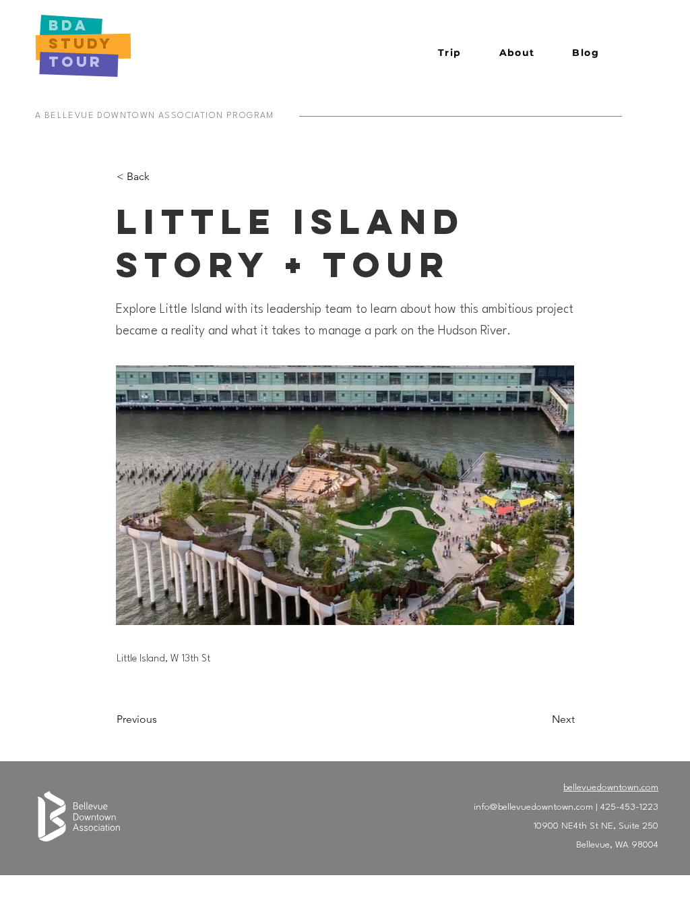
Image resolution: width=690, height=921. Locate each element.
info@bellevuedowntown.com (533, 807)
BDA (72, 25)
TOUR (75, 62)
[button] (450, 53)
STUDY (81, 43)
